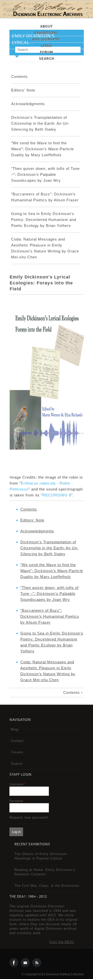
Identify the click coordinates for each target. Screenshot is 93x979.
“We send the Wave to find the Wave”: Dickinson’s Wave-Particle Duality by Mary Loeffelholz (42, 149)
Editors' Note (23, 90)
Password (17, 801)
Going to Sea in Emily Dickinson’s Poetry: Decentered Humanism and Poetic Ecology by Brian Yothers (43, 220)
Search (46, 59)
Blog (14, 729)
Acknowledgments (28, 104)
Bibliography (46, 39)
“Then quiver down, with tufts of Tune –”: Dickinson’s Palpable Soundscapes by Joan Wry (45, 174)
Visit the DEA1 (61, 942)
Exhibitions (46, 33)
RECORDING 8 (56, 495)
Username (17, 784)
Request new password (28, 817)
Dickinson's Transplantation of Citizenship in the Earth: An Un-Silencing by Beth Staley (40, 123)
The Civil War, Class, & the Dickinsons (47, 885)
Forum (46, 52)
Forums (17, 752)
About (46, 26)
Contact (17, 741)
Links (46, 46)
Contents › (73, 692)
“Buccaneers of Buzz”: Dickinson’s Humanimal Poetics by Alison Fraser (49, 616)
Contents (19, 76)
